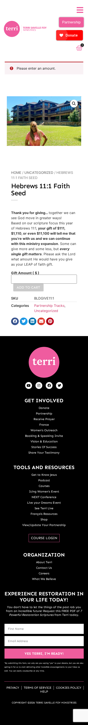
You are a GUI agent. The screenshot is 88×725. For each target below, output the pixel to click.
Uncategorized (38, 172)
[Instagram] (38, 385)
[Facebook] (49, 385)
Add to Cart (28, 287)
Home (16, 172)
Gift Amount (25, 273)
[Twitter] (59, 385)
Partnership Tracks (49, 305)
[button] (74, 103)
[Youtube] (28, 385)
